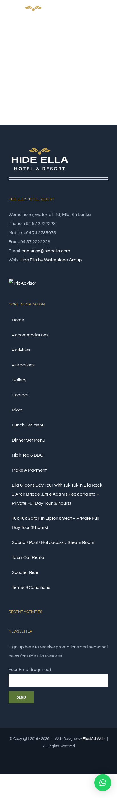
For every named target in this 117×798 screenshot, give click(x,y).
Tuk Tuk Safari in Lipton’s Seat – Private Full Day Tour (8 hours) (55, 523)
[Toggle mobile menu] (106, 18)
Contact (20, 395)
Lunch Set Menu (28, 425)
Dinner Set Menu (28, 440)
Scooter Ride (25, 572)
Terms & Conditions (31, 587)
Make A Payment (29, 470)
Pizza (17, 410)
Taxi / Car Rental (28, 557)
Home (18, 320)
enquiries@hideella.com (46, 251)
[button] (102, 782)
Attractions (23, 365)
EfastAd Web (94, 739)
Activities (21, 350)
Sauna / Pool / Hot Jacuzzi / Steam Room (53, 542)
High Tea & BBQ (27, 455)
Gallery (19, 380)
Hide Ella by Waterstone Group (51, 260)
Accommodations (30, 335)
